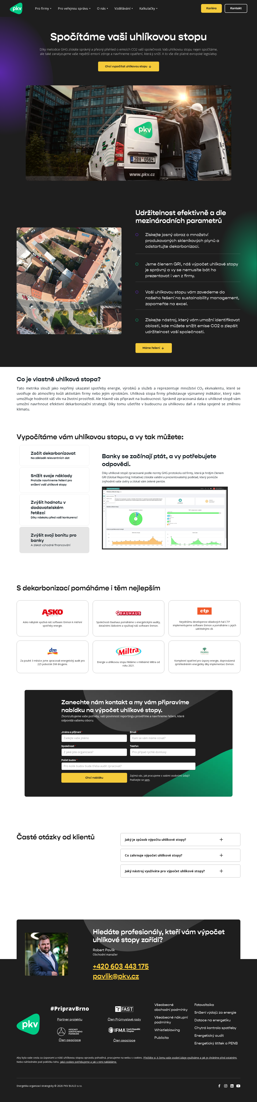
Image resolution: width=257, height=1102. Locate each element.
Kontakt (236, 8)
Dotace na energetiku (212, 1020)
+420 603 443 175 (121, 966)
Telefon (134, 746)
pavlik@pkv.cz (116, 976)
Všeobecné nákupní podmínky (171, 1019)
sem (147, 779)
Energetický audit (209, 1036)
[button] (43, 8)
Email (134, 732)
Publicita (161, 1038)
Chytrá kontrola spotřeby (215, 1028)
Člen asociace (70, 1040)
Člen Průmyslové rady (124, 1019)
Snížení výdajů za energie (215, 1012)
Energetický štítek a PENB (216, 1043)
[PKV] (17, 8)
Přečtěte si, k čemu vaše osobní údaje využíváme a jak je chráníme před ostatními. (190, 1057)
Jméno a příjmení (71, 732)
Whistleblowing (167, 1030)
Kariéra (211, 8)
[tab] (54, 455)
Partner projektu (69, 1019)
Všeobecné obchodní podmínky (171, 1007)
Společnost (68, 746)
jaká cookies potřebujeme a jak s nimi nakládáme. (88, 1062)
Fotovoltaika (204, 1005)
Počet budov (69, 760)
